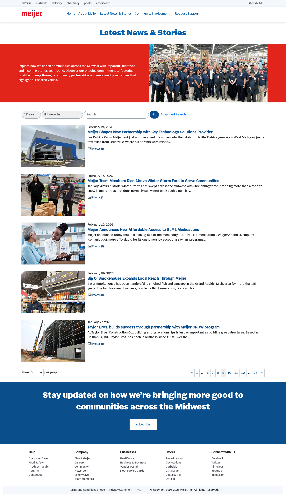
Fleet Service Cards (132, 471)
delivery (57, 3)
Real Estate (127, 459)
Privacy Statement (120, 490)
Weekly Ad (255, 3)
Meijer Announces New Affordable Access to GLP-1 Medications (143, 229)
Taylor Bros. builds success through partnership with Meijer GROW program (154, 327)
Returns (34, 471)
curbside (41, 3)
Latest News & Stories (116, 13)
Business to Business (133, 463)
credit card (103, 3)
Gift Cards (172, 471)
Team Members (84, 479)
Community (82, 467)
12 (243, 373)
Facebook (217, 459)
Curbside (171, 467)
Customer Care (38, 459)
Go (154, 115)
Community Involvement (152, 13)
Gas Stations (173, 463)
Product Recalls (39, 467)
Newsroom (81, 471)
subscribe (143, 424)
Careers (80, 463)
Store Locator (174, 459)
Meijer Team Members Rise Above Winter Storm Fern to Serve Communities (153, 181)
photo (87, 3)
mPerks (26, 3)
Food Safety (36, 463)
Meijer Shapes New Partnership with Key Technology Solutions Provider (150, 132)
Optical (170, 479)
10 (229, 373)
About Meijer (87, 13)
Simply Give (82, 475)
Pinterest (217, 467)
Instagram (217, 475)
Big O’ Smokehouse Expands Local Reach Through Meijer (137, 278)
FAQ (139, 490)
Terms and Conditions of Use (87, 490)
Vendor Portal (129, 467)
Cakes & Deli (173, 475)
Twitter (215, 463)
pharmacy (73, 3)
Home (71, 13)
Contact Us (35, 475)
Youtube (216, 471)
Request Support (187, 13)
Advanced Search (173, 114)
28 (255, 373)
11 (236, 373)
